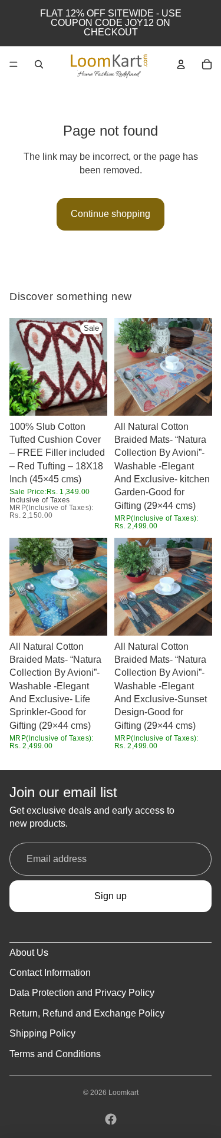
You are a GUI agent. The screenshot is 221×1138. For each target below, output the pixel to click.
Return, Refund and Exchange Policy (86, 1013)
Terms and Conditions (55, 1054)
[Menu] (13, 64)
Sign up (110, 896)
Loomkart (123, 1092)
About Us (28, 953)
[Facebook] (111, 1119)
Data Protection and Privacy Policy (81, 993)
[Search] (39, 64)
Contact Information (50, 973)
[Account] (181, 64)
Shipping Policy (42, 1033)
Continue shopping (110, 214)
